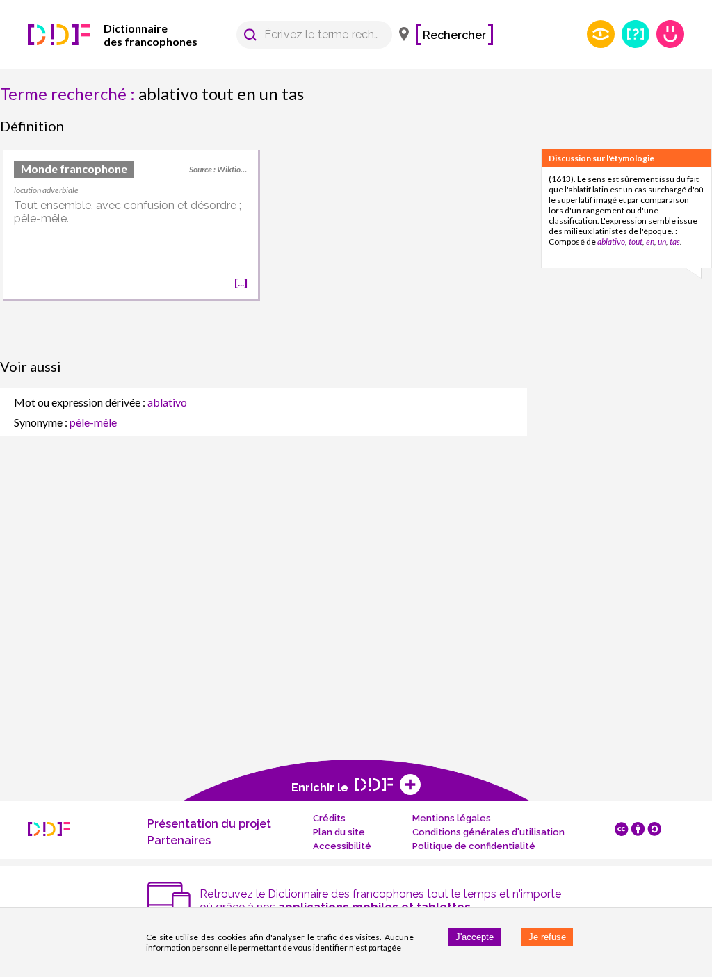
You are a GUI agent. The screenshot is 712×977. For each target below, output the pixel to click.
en (650, 241)
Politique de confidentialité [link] (473, 846)
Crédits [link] (329, 818)
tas (675, 241)
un (662, 241)
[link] (132, 35)
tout (635, 241)
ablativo (611, 241)
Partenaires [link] (179, 840)
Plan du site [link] (339, 832)
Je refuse (547, 937)
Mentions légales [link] (451, 818)
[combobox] (308, 35)
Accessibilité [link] (342, 846)
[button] (250, 35)
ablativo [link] (167, 402)
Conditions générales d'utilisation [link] (488, 832)
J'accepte (474, 937)
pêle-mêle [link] (93, 422)
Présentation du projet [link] (209, 823)
